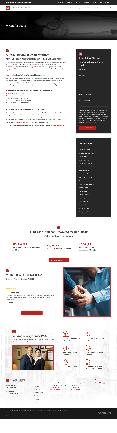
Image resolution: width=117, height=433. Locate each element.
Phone (81, 81)
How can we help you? (85, 100)
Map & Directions (55, 390)
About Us (36, 386)
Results (36, 396)
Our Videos (86, 2)
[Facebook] (96, 383)
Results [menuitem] (90, 8)
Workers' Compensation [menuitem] (78, 8)
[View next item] (64, 254)
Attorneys (37, 389)
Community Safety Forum (65, 2)
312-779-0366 (105, 2)
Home (36, 383)
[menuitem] (93, 149)
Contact (36, 402)
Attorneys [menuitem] (53, 8)
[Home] (18, 8)
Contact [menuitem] (105, 8)
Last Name (82, 75)
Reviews (36, 399)
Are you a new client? (85, 94)
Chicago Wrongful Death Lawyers (24, 122)
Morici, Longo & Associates (34, 67)
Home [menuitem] (38, 8)
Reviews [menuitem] (97, 8)
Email (80, 88)
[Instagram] (104, 383)
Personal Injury (38, 392)
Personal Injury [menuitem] (63, 8)
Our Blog (94, 2)
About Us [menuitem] (45, 8)
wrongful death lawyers (13, 69)
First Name (82, 69)
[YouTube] (100, 383)
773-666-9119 (12, 393)
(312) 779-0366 (45, 125)
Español (78, 2)
